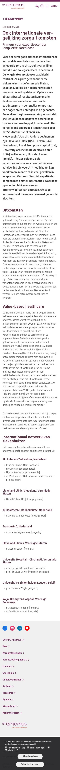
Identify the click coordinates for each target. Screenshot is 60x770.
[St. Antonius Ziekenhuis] (13, 6)
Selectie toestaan (30, 764)
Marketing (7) (11, 750)
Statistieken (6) (37, 747)
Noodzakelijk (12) (16, 747)
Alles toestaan (30, 756)
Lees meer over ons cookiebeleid (23, 744)
